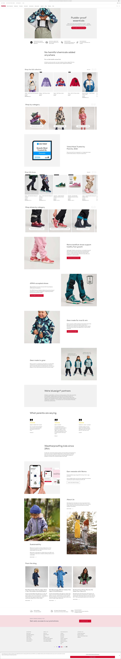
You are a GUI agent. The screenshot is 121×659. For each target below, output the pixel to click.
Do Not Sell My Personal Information (92, 654)
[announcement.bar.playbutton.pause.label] (118, 1)
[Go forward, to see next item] (95, 70)
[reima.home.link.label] (3, 6)
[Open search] (117, 6)
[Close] (119, 655)
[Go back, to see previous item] (93, 70)
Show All (88, 69)
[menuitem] (34, 633)
